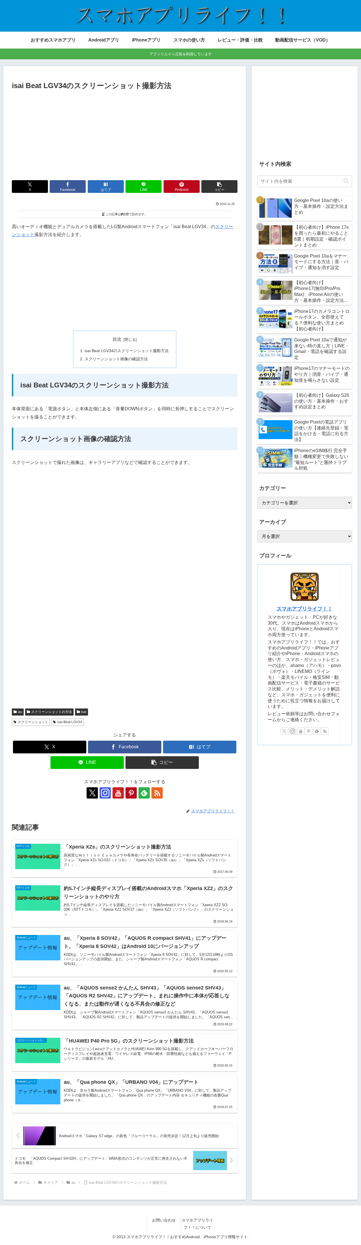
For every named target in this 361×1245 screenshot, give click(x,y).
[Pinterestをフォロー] (131, 793)
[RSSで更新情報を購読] (157, 793)
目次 (117, 339)
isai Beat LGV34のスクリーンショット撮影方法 (127, 350)
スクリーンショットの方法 (51, 712)
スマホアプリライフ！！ (305, 609)
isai (83, 712)
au (20, 712)
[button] (219, 186)
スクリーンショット (33, 722)
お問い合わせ (164, 1220)
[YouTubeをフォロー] (118, 793)
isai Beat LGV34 (69, 722)
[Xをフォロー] (92, 793)
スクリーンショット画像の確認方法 (116, 359)
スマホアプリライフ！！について (197, 1223)
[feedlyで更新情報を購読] (144, 793)
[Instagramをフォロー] (105, 793)
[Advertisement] (124, 134)
